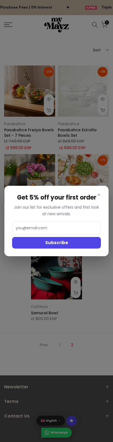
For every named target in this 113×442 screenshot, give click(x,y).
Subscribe (56, 242)
